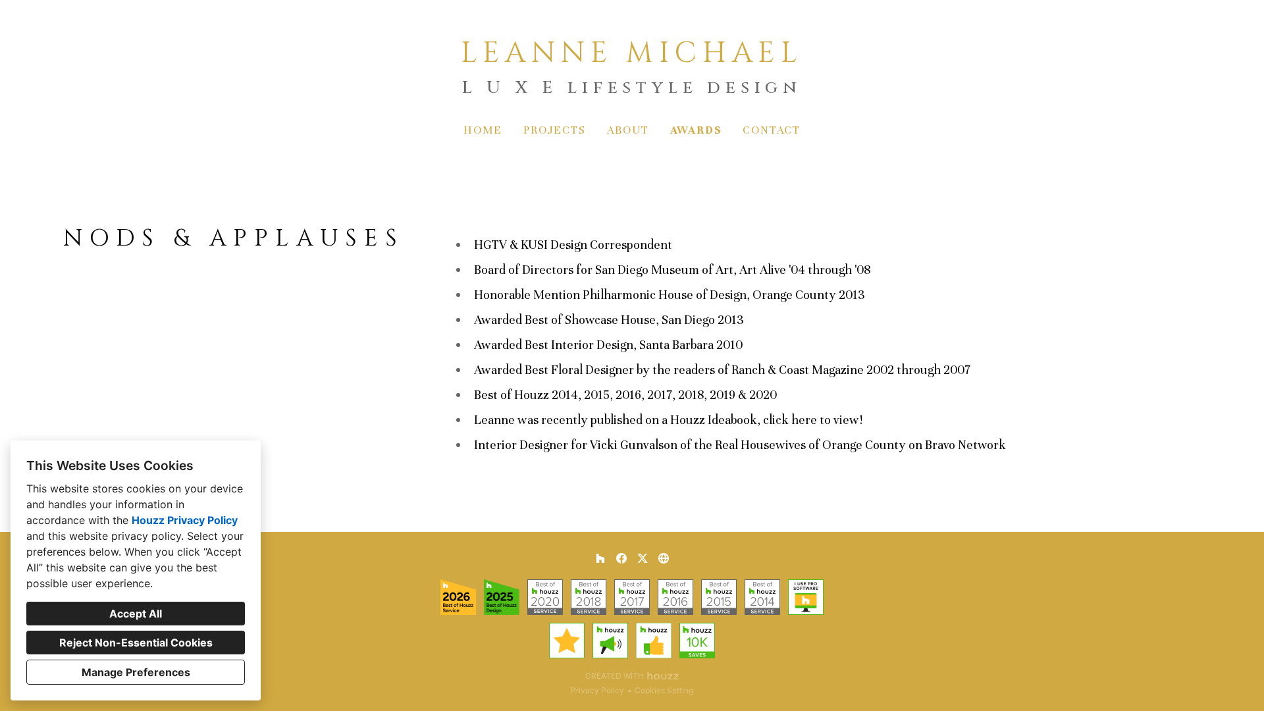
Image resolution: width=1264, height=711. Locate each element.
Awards (696, 130)
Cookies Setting (664, 690)
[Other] (663, 558)
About (628, 130)
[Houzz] (600, 558)
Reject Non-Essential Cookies (136, 642)
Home (482, 130)
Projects (554, 130)
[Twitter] (642, 558)
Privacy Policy (597, 690)
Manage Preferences (136, 672)
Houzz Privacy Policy (185, 520)
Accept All (135, 613)
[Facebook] (621, 558)
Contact (772, 130)
